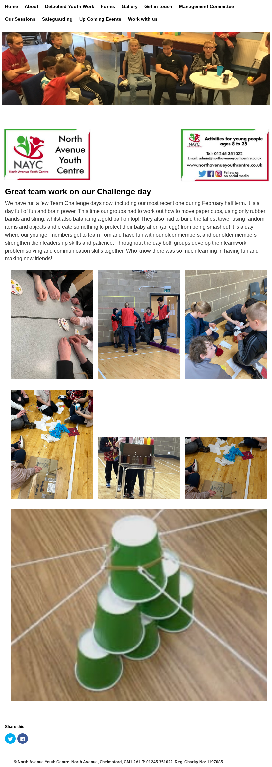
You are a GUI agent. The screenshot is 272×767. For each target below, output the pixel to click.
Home (11, 6)
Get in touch (158, 6)
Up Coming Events (100, 19)
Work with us (143, 19)
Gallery (130, 6)
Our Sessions (20, 19)
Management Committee (206, 6)
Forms (108, 6)
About (31, 6)
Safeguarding (57, 19)
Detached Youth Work (69, 6)
